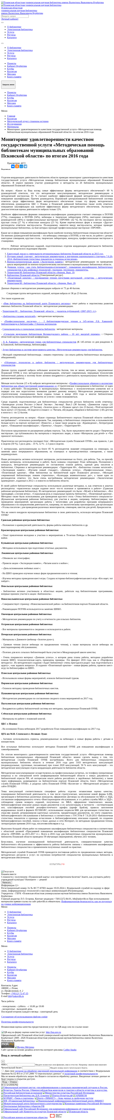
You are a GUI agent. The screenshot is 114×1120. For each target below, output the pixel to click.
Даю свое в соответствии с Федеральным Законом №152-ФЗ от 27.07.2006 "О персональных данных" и (55, 1072)
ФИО (4, 1064)
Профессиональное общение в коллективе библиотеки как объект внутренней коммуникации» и (57, 384)
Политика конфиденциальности (17, 1022)
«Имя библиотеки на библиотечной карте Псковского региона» (37, 303)
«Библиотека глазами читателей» (19, 316)
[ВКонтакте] (13, 166)
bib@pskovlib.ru (16, 996)
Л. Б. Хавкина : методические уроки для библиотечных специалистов (39, 342)
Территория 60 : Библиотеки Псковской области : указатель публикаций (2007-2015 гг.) (49, 311)
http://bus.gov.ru (53, 1032)
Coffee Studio (69, 1050)
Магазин (11, 74)
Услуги (10, 32)
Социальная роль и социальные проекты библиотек (29, 329)
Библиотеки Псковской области (23, 275)
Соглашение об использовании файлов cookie (24, 1016)
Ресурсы (11, 35)
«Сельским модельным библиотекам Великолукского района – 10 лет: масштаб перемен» (51, 334)
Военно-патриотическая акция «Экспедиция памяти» (35, 261)
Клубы (10, 68)
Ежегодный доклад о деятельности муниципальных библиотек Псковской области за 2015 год (55, 253)
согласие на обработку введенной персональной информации (46, 1071)
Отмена (13, 1082)
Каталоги (12, 37)
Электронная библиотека (20, 29)
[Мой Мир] (21, 166)
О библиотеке (14, 26)
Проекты (11, 63)
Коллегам (12, 71)
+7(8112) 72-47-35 (19, 993)
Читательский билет (11, 1067)
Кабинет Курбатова (17, 66)
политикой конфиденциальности (81, 1073)
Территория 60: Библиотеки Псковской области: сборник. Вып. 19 (40, 272)
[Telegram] (25, 166)
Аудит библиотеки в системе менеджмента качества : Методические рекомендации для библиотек (52, 349)
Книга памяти (14, 77)
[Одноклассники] (17, 166)
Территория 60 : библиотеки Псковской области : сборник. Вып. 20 (41, 283)
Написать (6, 882)
